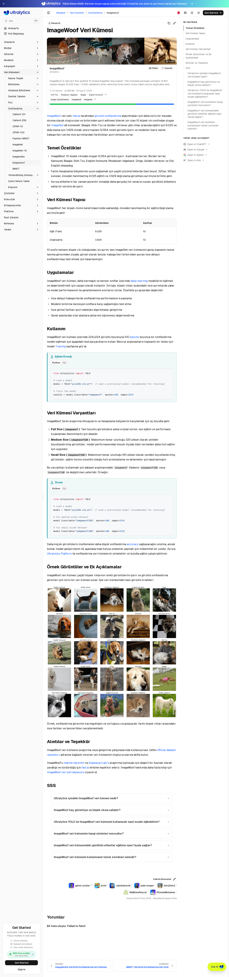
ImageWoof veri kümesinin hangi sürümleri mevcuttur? (89, 833)
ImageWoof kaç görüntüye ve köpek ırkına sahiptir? (87, 810)
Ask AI (214, 966)
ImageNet (57, 125)
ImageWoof (54, 115)
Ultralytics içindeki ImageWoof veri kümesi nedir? (86, 798)
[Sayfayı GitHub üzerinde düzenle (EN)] (174, 23)
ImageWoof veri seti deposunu (65, 772)
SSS (188, 68)
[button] (21, 42)
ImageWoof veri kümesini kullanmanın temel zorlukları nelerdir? (95, 857)
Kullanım (190, 44)
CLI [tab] (64, 362)
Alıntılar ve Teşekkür (197, 63)
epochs (134, 337)
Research (55, 23)
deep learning (139, 280)
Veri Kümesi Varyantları (198, 49)
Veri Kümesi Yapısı (195, 33)
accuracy (132, 544)
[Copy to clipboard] (169, 372)
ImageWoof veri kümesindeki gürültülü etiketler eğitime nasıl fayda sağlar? (103, 845)
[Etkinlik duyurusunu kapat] (3, 3)
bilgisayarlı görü (99, 762)
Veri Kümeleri (77, 12)
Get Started (21, 962)
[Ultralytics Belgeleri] (21, 12)
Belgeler (61, 12)
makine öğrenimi (74, 762)
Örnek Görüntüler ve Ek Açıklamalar (199, 56)
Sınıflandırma (95, 12)
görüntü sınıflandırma (108, 115)
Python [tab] (56, 362)
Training (60, 346)
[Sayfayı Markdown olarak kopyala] (169, 23)
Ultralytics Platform (59, 553)
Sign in (21, 969)
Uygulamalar (192, 38)
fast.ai (76, 115)
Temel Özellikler (195, 28)
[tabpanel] (112, 383)
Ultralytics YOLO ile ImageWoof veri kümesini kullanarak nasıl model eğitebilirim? (106, 821)
